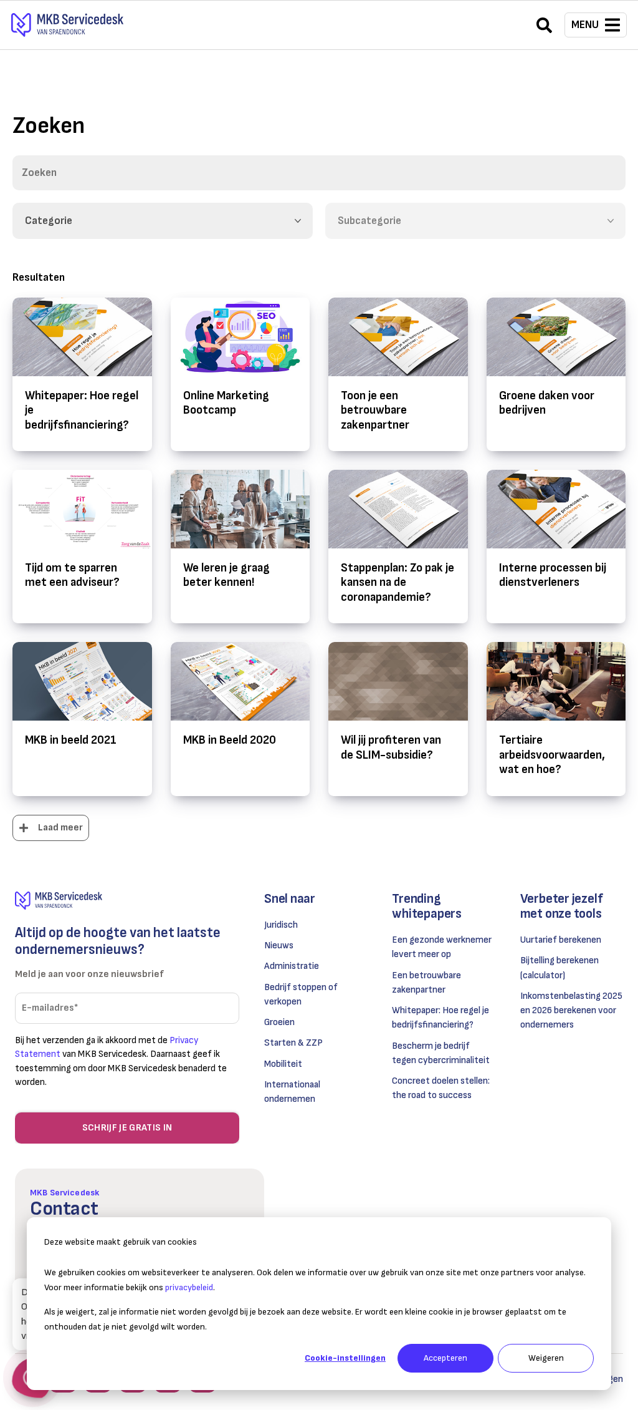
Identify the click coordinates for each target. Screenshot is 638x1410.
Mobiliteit (283, 1064)
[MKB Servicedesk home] (127, 901)
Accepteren (445, 1358)
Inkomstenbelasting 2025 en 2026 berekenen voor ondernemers (571, 1010)
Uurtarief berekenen (560, 940)
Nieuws (278, 945)
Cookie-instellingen (345, 1358)
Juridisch (281, 925)
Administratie (291, 966)
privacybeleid (189, 1287)
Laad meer (60, 828)
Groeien (279, 1022)
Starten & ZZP (293, 1043)
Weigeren (546, 1358)
